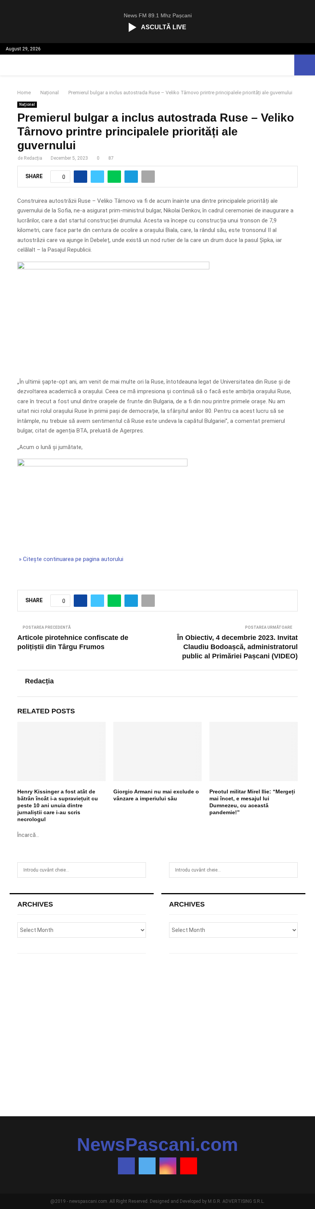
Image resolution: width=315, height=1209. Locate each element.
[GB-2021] (102, 464)
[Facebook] (126, 1165)
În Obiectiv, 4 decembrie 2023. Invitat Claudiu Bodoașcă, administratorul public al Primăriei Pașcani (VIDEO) (237, 647)
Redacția (33, 158)
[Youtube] (188, 1165)
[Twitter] (147, 1165)
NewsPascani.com (157, 1145)
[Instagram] (167, 1165)
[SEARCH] (138, 870)
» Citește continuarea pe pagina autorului (70, 559)
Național (27, 104)
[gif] (113, 267)
